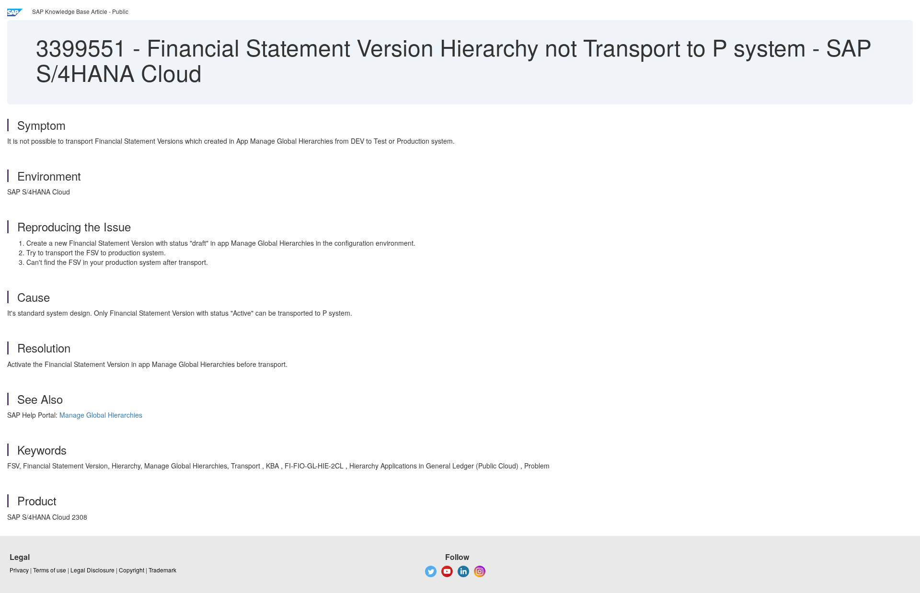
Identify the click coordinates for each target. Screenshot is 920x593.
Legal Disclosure (92, 570)
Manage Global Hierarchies (100, 415)
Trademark (162, 570)
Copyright (131, 570)
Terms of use (49, 570)
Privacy (19, 570)
